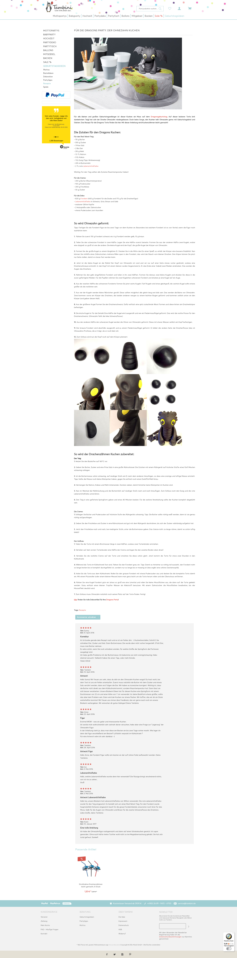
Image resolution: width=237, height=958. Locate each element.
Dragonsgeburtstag (159, 117)
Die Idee (121, 917)
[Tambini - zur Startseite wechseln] (59, 6)
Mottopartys (51, 30)
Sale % (47, 62)
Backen (47, 58)
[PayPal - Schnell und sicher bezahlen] (55, 95)
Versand (44, 917)
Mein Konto (45, 925)
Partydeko (49, 42)
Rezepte (47, 83)
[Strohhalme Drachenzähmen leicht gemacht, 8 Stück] (91, 868)
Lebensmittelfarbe (90, 166)
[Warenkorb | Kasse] (191, 8)
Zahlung (44, 921)
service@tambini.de (187, 903)
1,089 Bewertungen (56, 141)
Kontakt (44, 934)
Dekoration (48, 77)
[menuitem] (150, 8)
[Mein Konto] (181, 8)
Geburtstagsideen (54, 66)
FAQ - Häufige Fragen (49, 929)
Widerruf (122, 934)
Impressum (122, 921)
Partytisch (50, 46)
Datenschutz (123, 925)
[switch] (228, 948)
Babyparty (49, 34)
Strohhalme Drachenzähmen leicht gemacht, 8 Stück (90, 885)
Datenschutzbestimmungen (170, 937)
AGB (120, 929)
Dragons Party (112, 600)
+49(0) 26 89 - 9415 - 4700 (159, 903)
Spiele (45, 87)
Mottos (46, 70)
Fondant (84, 199)
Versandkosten (114, 945)
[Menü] (233, 933)
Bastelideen (48, 73)
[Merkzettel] (170, 8)
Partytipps (47, 80)
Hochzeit (48, 38)
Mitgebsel (49, 54)
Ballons (48, 50)
